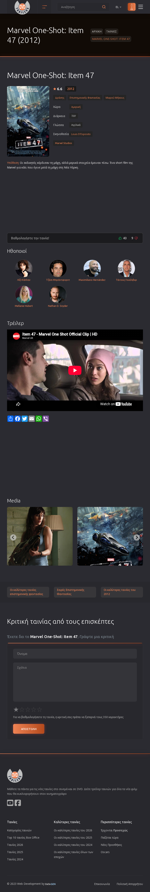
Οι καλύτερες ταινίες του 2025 (73, 837)
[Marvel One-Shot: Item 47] (28, 121)
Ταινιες (111, 31)
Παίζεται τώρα (109, 837)
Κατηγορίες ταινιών (19, 830)
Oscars (105, 852)
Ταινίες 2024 (15, 859)
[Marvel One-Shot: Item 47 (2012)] (110, 536)
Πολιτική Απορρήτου (130, 884)
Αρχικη (97, 31)
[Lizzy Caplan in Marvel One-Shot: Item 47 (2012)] (40, 536)
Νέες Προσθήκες (111, 845)
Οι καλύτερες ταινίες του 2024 (73, 845)
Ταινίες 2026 (15, 845)
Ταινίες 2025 (15, 852)
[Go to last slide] (13, 537)
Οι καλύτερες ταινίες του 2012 (120, 592)
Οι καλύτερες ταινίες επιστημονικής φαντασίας (26, 592)
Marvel (11, 167)
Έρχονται (114, 830)
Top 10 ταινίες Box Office (23, 837)
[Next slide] (137, 537)
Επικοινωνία (102, 884)
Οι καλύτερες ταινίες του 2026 (73, 830)
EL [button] (117, 7)
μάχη (57, 163)
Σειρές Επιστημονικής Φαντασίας (70, 592)
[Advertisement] (75, 199)
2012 (70, 89)
